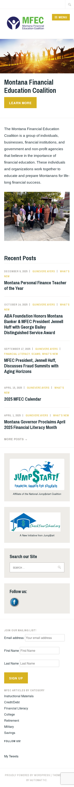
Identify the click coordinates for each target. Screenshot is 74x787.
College (9, 714)
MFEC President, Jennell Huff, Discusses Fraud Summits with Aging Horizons (31, 365)
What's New (50, 354)
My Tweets (11, 756)
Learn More (20, 103)
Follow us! (12, 741)
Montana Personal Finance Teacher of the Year (35, 285)
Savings (9, 732)
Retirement (11, 720)
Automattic (38, 780)
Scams (36, 354)
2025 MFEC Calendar (22, 399)
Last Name (11, 663)
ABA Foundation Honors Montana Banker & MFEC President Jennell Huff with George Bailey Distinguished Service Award (33, 324)
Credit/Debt (12, 702)
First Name (11, 650)
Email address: (14, 637)
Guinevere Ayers (43, 271)
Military (9, 726)
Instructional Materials (19, 696)
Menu (63, 17)
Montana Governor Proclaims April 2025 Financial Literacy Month (34, 424)
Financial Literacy (17, 354)
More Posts (15, 439)
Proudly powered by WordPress (27, 775)
